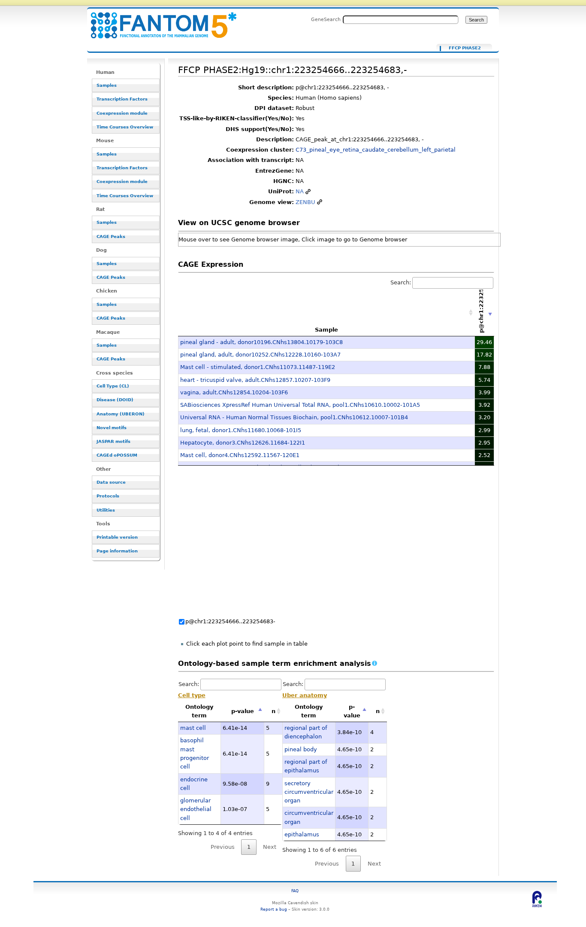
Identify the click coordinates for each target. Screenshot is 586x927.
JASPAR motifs (113, 441)
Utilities (106, 510)
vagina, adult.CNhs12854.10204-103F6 (234, 392)
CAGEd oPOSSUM (117, 455)
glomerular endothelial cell (195, 809)
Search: (400, 282)
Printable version (117, 537)
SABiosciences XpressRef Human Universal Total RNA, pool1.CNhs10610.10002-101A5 (300, 405)
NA (300, 191)
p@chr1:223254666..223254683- (230, 621)
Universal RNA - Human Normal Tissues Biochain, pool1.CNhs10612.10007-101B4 (294, 417)
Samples (107, 85)
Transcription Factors (122, 99)
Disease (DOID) (115, 399)
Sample (326, 329)
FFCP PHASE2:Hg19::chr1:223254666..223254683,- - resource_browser (158, 20)
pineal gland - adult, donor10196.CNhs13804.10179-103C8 (261, 342)
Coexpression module (122, 113)
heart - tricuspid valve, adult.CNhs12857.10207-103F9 (255, 380)
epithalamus (301, 834)
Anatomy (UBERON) (121, 414)
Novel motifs (112, 427)
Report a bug (273, 909)
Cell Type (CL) (113, 386)
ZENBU (305, 202)
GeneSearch (326, 19)
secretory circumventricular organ (308, 792)
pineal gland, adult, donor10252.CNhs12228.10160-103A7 (260, 354)
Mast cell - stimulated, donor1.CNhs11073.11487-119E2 (257, 367)
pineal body (300, 749)
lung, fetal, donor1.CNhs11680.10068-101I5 (240, 430)
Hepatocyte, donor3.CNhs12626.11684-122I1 (242, 442)
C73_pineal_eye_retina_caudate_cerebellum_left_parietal (376, 149)
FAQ (295, 890)
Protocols (108, 496)
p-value (242, 711)
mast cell (193, 728)
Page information (117, 551)
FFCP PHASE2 (465, 48)
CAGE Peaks (111, 236)
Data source (111, 482)
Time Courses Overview (125, 127)
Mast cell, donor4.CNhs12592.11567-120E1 (239, 455)
